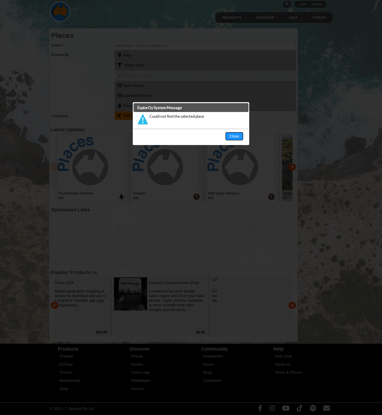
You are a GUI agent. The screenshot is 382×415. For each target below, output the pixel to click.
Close (234, 136)
